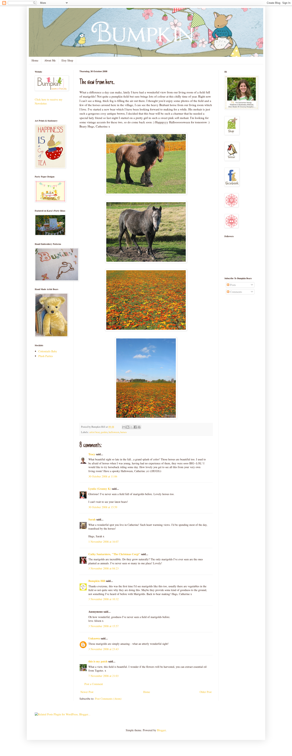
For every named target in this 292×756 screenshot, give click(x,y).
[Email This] (124, 427)
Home (35, 60)
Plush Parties (45, 356)
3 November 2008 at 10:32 (103, 599)
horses (123, 432)
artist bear (94, 432)
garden (104, 432)
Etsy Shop (67, 60)
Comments (235, 292)
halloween (114, 432)
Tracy (91, 454)
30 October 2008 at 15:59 (102, 507)
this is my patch (97, 661)
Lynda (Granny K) (99, 489)
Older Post (206, 692)
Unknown (94, 638)
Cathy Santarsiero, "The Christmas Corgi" (114, 554)
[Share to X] (131, 427)
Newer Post (86, 692)
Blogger (161, 730)
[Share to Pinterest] (139, 427)
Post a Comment (93, 684)
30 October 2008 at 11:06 (102, 476)
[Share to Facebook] (135, 427)
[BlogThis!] (128, 427)
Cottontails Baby (47, 351)
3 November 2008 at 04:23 (103, 568)
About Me (50, 60)
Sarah (92, 519)
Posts (232, 285)
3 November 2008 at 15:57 (103, 626)
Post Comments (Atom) (108, 698)
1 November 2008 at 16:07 (103, 541)
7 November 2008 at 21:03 (103, 676)
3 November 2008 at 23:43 (103, 649)
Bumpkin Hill (96, 581)
